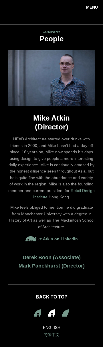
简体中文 (51, 334)
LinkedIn (37, 313)
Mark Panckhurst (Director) (52, 266)
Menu (92, 7)
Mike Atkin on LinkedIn (55, 238)
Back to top (52, 296)
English (51, 327)
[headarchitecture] (51, 12)
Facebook (51, 313)
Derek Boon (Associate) (52, 257)
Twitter (65, 313)
